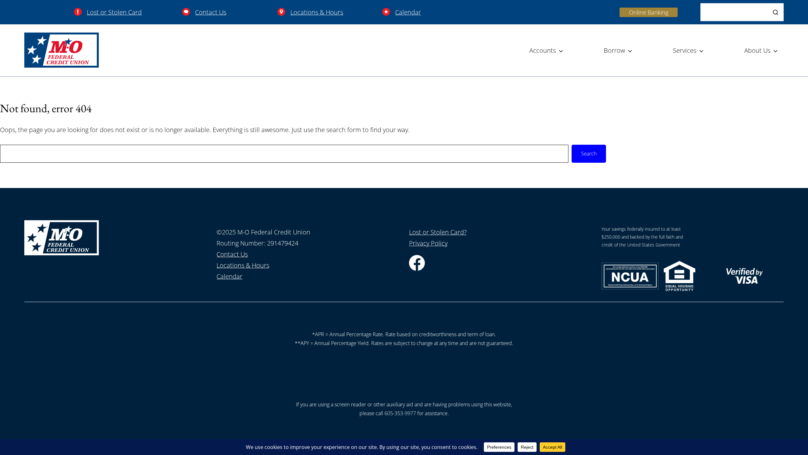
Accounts (542, 50)
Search (589, 153)
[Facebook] (417, 268)
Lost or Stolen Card (114, 12)
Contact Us (210, 12)
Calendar (408, 12)
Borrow (614, 50)
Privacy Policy (428, 243)
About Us (757, 50)
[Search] (775, 12)
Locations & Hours (316, 12)
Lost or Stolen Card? (437, 232)
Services (684, 50)
